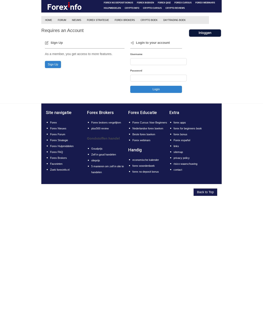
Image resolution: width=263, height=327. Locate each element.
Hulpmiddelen (112, 8)
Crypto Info (132, 8)
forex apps (180, 122)
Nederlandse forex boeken (147, 128)
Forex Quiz (164, 2)
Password (136, 70)
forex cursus (183, 2)
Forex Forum (57, 134)
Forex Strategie (59, 140)
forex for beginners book (188, 128)
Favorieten (56, 163)
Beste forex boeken (143, 134)
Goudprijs (97, 148)
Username (136, 54)
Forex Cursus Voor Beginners (149, 122)
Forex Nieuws (58, 128)
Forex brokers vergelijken (106, 122)
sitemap (178, 151)
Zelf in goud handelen (103, 154)
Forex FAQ (56, 151)
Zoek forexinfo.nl (59, 169)
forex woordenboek (143, 165)
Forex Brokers (58, 157)
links (176, 146)
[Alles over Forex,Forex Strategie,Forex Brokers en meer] (64, 6)
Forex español (182, 140)
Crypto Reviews (175, 8)
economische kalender (145, 159)
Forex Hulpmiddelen (62, 146)
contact (178, 169)
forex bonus (180, 134)
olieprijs (95, 160)
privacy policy (182, 157)
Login (156, 89)
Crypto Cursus (152, 8)
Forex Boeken (145, 2)
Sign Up (53, 64)
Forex (53, 122)
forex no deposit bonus (118, 2)
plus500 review (100, 128)
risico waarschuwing (185, 163)
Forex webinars (205, 2)
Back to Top (205, 192)
